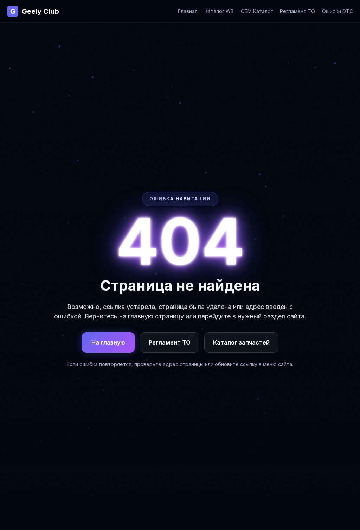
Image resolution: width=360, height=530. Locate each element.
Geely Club (34, 11)
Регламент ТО (297, 11)
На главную (108, 342)
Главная (188, 11)
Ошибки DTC (337, 11)
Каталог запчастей (241, 342)
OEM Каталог (257, 11)
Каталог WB (219, 11)
